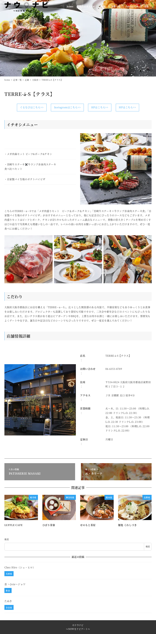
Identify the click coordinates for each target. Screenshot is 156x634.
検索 (6, 539)
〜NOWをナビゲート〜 (78, 628)
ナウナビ (78, 625)
